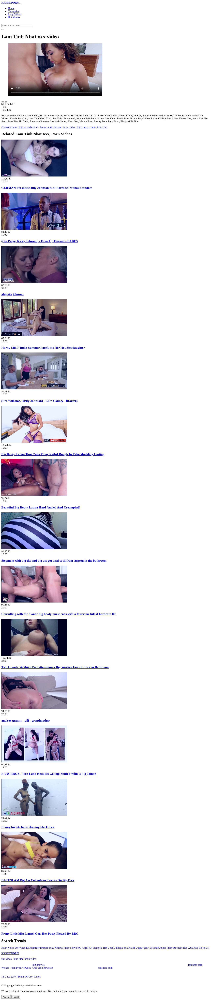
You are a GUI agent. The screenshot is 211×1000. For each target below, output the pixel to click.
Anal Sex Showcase (42, 967)
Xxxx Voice (7, 947)
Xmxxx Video (62, 947)
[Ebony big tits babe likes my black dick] (34, 814)
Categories (13, 11)
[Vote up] (2, 101)
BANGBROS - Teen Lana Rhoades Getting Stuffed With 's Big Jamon (48, 773)
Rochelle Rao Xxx (183, 947)
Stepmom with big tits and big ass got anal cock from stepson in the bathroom (53, 560)
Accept (6, 997)
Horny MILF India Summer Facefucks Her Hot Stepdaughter (43, 347)
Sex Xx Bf (129, 947)
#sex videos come (86, 127)
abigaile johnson (12, 294)
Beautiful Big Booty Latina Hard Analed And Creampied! (40, 507)
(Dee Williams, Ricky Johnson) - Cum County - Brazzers (39, 401)
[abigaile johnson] (34, 282)
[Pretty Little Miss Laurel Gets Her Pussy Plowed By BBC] (34, 921)
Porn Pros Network (21, 967)
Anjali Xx (87, 947)
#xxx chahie (69, 127)
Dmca (37, 976)
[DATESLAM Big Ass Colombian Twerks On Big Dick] (34, 868)
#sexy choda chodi (28, 127)
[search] (2, 29)
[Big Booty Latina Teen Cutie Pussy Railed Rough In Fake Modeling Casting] (34, 441)
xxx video (6, 958)
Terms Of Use (25, 976)
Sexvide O (75, 947)
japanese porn (195, 964)
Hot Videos (14, 17)
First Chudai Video (163, 947)
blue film (18, 958)
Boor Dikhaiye (115, 947)
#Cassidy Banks (9, 127)
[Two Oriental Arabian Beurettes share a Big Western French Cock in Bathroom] (34, 655)
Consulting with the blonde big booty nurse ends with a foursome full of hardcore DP (58, 614)
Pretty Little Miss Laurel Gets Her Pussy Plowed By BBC (39, 933)
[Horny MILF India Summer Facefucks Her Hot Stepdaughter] (34, 335)
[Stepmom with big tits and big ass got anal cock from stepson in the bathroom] (34, 548)
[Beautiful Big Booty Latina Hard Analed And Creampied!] (34, 495)
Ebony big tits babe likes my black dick (27, 827)
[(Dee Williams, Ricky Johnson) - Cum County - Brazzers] (34, 388)
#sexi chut (102, 127)
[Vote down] (6, 101)
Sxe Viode (20, 947)
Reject (16, 997)
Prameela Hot (100, 947)
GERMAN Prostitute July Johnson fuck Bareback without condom (46, 187)
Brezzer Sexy (47, 947)
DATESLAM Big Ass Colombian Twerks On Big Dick (37, 880)
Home (11, 8)
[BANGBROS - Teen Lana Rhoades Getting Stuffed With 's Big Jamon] (34, 761)
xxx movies (38, 964)
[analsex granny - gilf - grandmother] (34, 708)
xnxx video (30, 958)
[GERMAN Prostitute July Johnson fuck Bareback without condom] (34, 175)
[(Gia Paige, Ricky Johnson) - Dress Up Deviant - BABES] (34, 228)
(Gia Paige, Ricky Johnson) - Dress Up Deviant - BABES (39, 241)
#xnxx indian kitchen (50, 127)
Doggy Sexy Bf (144, 947)
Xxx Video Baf (201, 947)
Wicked (5, 967)
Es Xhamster (32, 947)
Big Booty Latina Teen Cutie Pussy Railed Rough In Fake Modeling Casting (52, 454)
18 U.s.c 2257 (8, 976)
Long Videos (14, 14)
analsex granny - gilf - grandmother (25, 720)
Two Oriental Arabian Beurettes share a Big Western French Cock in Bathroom (55, 667)
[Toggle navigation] (20, 3)
